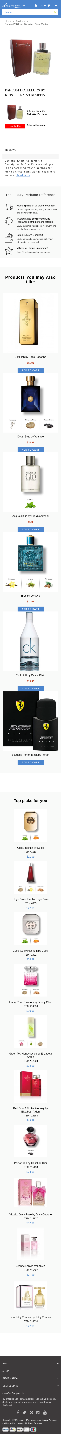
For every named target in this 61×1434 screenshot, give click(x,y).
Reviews (10, 149)
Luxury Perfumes (27, 1420)
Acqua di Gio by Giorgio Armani (30, 516)
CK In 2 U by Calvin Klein (30, 675)
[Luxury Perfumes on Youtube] (44, 1413)
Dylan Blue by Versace (30, 436)
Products (20, 21)
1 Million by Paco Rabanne (30, 357)
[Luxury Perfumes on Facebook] (16, 1413)
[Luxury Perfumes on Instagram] (37, 1413)
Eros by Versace (30, 595)
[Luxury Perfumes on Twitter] (23, 1413)
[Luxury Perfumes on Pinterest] (30, 1413)
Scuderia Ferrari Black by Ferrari (30, 754)
